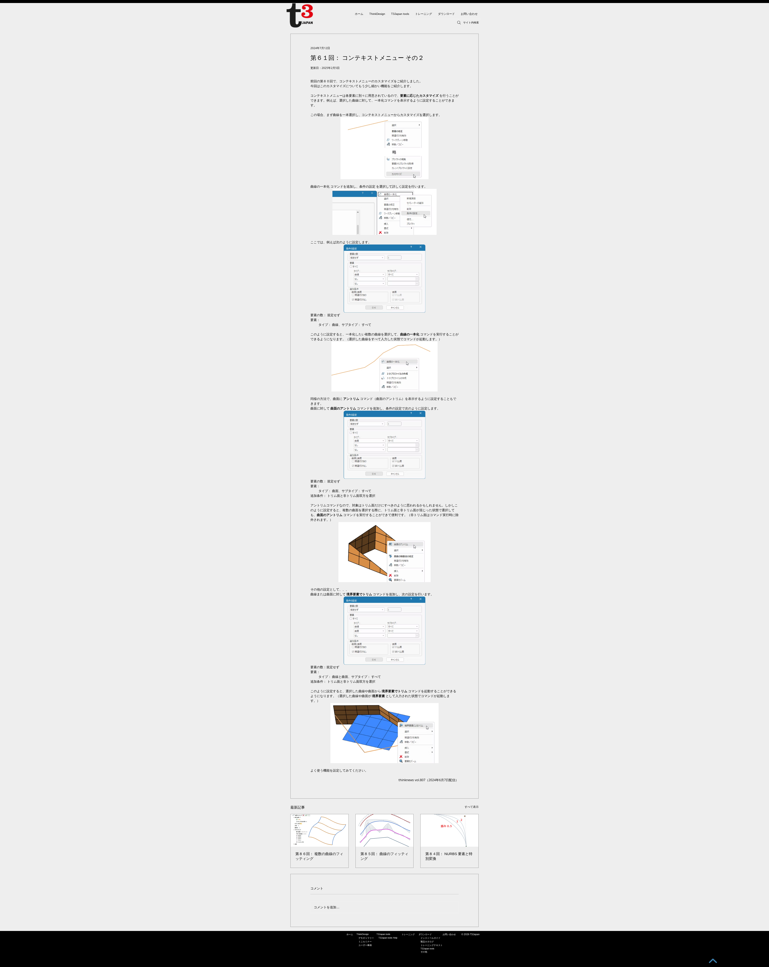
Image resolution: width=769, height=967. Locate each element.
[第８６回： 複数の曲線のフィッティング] (319, 830)
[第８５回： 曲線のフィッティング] (385, 830)
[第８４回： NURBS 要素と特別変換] (449, 830)
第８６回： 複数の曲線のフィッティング (319, 856)
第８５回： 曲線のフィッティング (384, 856)
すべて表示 (472, 807)
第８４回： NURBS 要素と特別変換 (448, 856)
